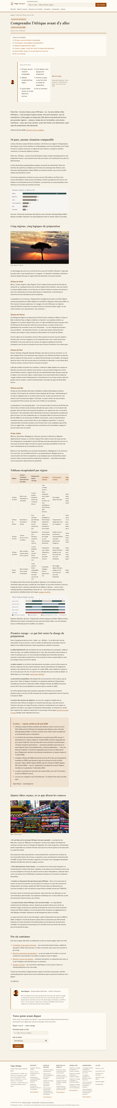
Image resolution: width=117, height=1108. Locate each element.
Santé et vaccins (22, 9)
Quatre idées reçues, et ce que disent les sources (31, 51)
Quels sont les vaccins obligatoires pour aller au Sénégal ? (48, 1076)
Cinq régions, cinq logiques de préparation (28, 43)
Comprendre (55, 9)
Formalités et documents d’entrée (24, 945)
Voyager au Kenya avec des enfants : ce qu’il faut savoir (61, 1077)
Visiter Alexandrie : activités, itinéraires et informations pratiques (87, 1092)
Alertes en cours (100, 1068)
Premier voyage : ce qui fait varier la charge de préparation (34, 48)
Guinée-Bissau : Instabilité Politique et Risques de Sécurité (35, 1080)
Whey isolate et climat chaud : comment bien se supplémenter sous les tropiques (48, 1091)
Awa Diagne (58, 76)
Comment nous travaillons (35, 130)
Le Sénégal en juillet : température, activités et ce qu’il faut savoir (87, 1070)
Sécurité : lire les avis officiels (23, 959)
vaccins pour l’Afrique (37, 674)
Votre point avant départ (100, 1078)
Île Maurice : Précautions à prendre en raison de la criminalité (35, 1087)
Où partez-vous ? (32, 1)
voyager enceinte (44, 592)
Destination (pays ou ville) (21, 1029)
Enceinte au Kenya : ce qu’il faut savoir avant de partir (61, 1071)
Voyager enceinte (19, 965)
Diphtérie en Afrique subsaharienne (48, 1070)
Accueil (12, 15)
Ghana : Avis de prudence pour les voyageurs (35, 1073)
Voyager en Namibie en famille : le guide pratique (61, 1082)
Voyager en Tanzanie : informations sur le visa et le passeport (74, 1086)
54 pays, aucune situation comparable (27, 40)
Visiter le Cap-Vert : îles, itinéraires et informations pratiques (87, 1085)
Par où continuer (20, 54)
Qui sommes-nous (100, 1071)
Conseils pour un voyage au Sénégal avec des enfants (61, 1088)
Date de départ (17, 1037)
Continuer (18, 1046)
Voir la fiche (101, 5)
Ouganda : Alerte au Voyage (35, 1068)
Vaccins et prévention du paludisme (25, 953)
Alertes (63, 9)
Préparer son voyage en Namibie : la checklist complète (74, 1075)
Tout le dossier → (34, 1092)
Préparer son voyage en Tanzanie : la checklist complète (74, 1069)
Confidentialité (99, 1084)
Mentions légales (100, 1081)
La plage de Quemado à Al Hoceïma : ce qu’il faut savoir (86, 1077)
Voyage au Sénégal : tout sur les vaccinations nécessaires (48, 1083)
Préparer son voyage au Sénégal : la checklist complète (74, 1080)
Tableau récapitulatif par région (25, 45)
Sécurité (13, 9)
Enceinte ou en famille (35, 9)
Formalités (47, 9)
